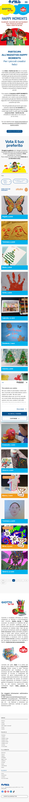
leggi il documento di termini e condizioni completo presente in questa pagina (14, 123)
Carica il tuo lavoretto (14, 131)
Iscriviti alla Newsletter (10, 796)
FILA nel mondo (4, 778)
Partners (3, 720)
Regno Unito (4, 759)
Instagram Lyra (4, 743)
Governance (3, 775)
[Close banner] (26, 382)
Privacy (2, 727)
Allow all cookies (14, 413)
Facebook (3, 735)
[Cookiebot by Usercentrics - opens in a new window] (17, 382)
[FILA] (14, 2)
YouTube (3, 744)
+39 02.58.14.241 (12, 698)
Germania (3, 752)
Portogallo (3, 757)
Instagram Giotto (4, 741)
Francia (3, 754)
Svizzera (3, 762)
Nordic (2, 764)
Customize (13, 418)
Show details (20, 409)
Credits (2, 722)
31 (26, 580)
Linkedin (3, 736)
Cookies (3, 728)
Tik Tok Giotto (4, 746)
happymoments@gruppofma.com (16, 697)
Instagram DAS (4, 740)
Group (2, 773)
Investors (3, 776)
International (4, 765)
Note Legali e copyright (6, 725)
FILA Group (4, 770)
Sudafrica (3, 760)
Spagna (3, 756)
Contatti (3, 724)
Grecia (2, 767)
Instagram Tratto (4, 738)
